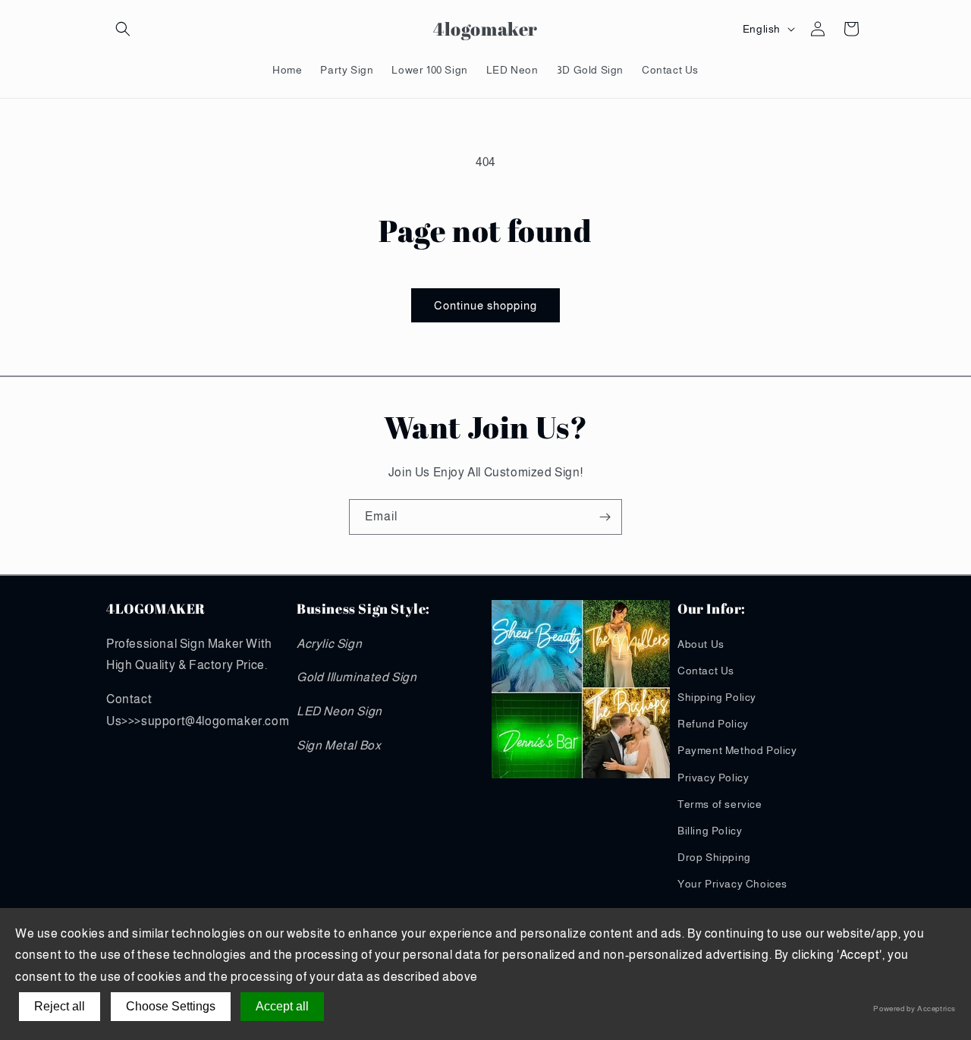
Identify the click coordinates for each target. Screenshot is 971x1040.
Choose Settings (170, 1006)
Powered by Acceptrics (914, 1008)
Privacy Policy (713, 777)
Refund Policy (713, 724)
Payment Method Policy (737, 750)
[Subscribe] (604, 517)
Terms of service (719, 804)
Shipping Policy (716, 697)
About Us (700, 644)
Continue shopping (485, 305)
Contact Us (705, 671)
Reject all (59, 1006)
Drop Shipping (714, 857)
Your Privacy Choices (732, 884)
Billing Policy (709, 831)
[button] (123, 29)
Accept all (282, 1006)
